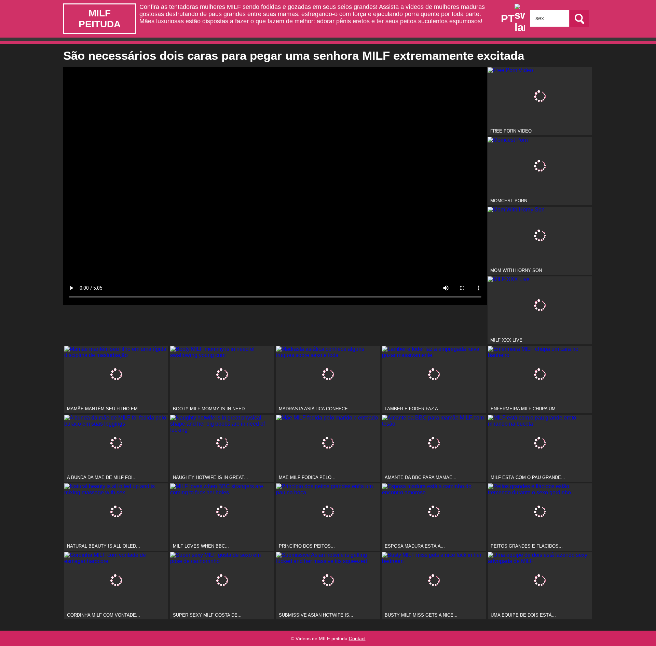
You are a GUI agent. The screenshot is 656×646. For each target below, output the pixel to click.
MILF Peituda (100, 18)
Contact (357, 638)
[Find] (579, 18)
